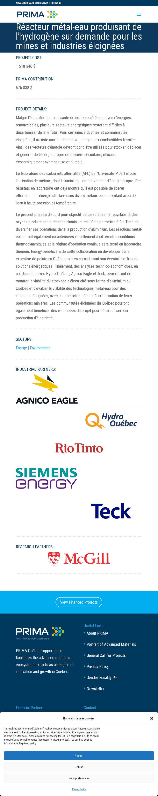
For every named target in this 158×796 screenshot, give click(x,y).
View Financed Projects (79, 602)
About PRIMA (97, 633)
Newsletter (96, 688)
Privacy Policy (79, 789)
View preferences (79, 778)
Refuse (79, 767)
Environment (40, 347)
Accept (79, 756)
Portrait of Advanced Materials (111, 644)
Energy (21, 347)
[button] (152, 718)
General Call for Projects (106, 655)
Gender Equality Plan (103, 677)
